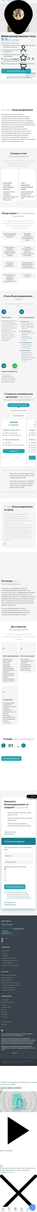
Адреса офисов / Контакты (10, 43)
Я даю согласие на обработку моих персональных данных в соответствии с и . (19, 895)
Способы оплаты (6, 1007)
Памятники (5, 951)
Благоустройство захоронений (10, 982)
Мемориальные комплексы (10, 960)
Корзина (4, 1024)
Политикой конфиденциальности (21, 898)
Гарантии (4, 1009)
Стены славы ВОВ (7, 963)
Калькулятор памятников (8, 975)
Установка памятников (8, 987)
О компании (4, 1000)
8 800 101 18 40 (31, 73)
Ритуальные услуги (6, 980)
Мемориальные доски (8, 958)
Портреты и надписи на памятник (11, 985)
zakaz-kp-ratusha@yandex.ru (10, 935)
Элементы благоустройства (10, 965)
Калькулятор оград (7, 978)
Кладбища (4, 1014)
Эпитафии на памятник (8, 990)
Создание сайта (6, 1053)
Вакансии (4, 1012)
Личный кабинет (6, 1022)
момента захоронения (7, 721)
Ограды (4, 953)
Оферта (23, 1063)
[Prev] (3, 745)
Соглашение (16, 1063)
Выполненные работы (7, 1002)
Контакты (4, 1017)
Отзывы (3, 1004)
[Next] (23, 745)
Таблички (5, 955)
